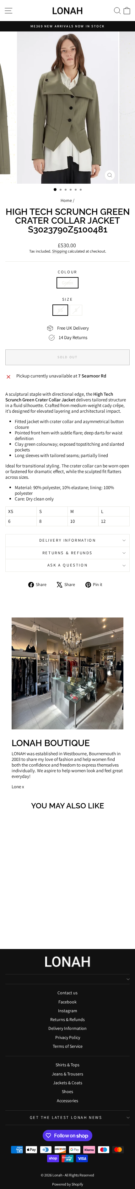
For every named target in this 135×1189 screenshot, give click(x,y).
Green (67, 283)
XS (60, 310)
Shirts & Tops (67, 1065)
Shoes (67, 1091)
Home (66, 200)
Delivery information (67, 540)
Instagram (67, 1010)
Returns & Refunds (67, 552)
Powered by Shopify (67, 1184)
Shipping (59, 251)
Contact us (67, 993)
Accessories (67, 1100)
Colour (67, 272)
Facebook (67, 1002)
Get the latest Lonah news (66, 1117)
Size (67, 299)
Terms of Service (68, 1046)
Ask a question (67, 565)
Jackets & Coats (67, 1083)
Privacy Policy (67, 1037)
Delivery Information (67, 1028)
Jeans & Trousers (67, 1074)
